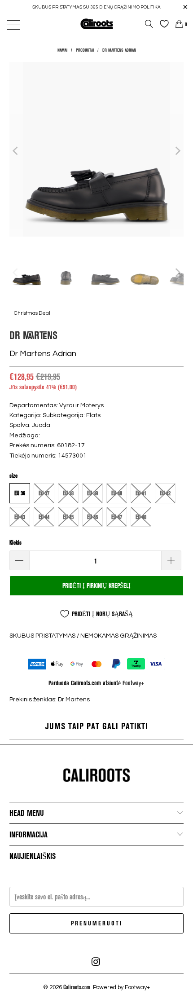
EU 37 (44, 493)
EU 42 (165, 493)
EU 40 (116, 493)
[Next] (177, 150)
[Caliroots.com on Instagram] (96, 961)
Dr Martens (33, 334)
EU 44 (44, 516)
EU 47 (116, 516)
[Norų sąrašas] (162, 24)
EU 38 (68, 493)
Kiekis (15, 542)
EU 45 (68, 516)
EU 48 (141, 516)
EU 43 (19, 516)
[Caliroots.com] (96, 23)
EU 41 (141, 493)
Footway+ (134, 683)
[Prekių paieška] (149, 24)
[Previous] (16, 150)
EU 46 (92, 516)
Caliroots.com (76, 986)
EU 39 (92, 493)
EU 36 (19, 493)
